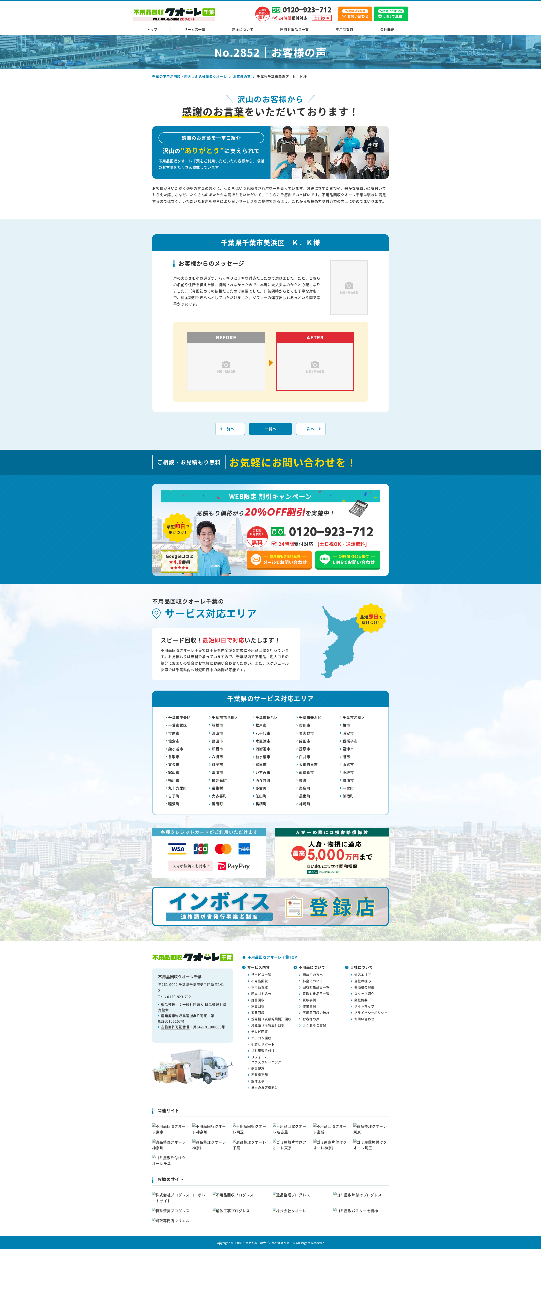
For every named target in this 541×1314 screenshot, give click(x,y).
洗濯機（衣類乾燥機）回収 (271, 1019)
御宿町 (348, 795)
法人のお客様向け (264, 1087)
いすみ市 (262, 772)
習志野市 (306, 733)
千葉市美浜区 (310, 717)
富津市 (217, 772)
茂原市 (304, 748)
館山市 (174, 772)
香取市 (174, 756)
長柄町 (261, 803)
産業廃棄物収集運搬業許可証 (184, 1015)
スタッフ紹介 (364, 993)
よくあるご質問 (314, 1025)
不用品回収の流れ (316, 1012)
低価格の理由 (364, 987)
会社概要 (387, 29)
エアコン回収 (261, 1038)
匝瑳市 (348, 772)
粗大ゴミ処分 (261, 993)
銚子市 (217, 764)
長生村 (217, 788)
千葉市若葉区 (354, 717)
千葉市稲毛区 (266, 717)
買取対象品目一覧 (316, 993)
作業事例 (309, 1006)
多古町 (261, 788)
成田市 (304, 741)
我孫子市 (350, 741)
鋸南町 (217, 803)
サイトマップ (364, 1006)
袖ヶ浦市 (262, 756)
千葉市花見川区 (225, 717)
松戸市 (261, 725)
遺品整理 (258, 1068)
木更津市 (262, 741)
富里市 (261, 764)
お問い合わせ (364, 1019)
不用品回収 (259, 981)
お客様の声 (311, 1019)
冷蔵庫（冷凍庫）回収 (268, 1025)
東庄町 (304, 788)
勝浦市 (348, 780)
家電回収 (258, 1012)
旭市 (346, 756)
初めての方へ (313, 974)
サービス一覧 (194, 29)
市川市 (304, 725)
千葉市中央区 (179, 717)
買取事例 (309, 1000)
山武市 (348, 764)
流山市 (217, 733)
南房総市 (306, 772)
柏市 (346, 725)
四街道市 (262, 748)
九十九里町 (177, 788)
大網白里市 (308, 764)
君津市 (348, 748)
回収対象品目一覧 (294, 29)
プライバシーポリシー (371, 1012)
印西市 (217, 748)
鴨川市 (174, 780)
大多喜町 (219, 795)
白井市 (304, 756)
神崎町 (304, 803)
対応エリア (362, 974)
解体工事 (258, 1081)
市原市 (174, 733)
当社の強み (362, 981)
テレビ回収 (259, 1031)
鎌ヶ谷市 (175, 748)
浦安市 (348, 733)
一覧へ (271, 428)
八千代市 (262, 733)
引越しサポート (263, 1044)
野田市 (217, 741)
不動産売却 (259, 1074)
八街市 (217, 756)
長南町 (304, 795)
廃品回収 (258, 1000)
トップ (152, 29)
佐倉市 (174, 741)
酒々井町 (262, 780)
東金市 (174, 764)
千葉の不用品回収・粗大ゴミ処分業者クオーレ (264, 1243)
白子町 (174, 795)
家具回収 (258, 1006)
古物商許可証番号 (175, 1026)
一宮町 (348, 788)
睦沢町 (174, 803)
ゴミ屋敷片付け (263, 1050)
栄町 (303, 780)
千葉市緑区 (177, 725)
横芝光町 (219, 780)
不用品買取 (344, 29)
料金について (243, 29)
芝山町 (261, 795)
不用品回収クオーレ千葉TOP (272, 957)
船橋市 (217, 725)
